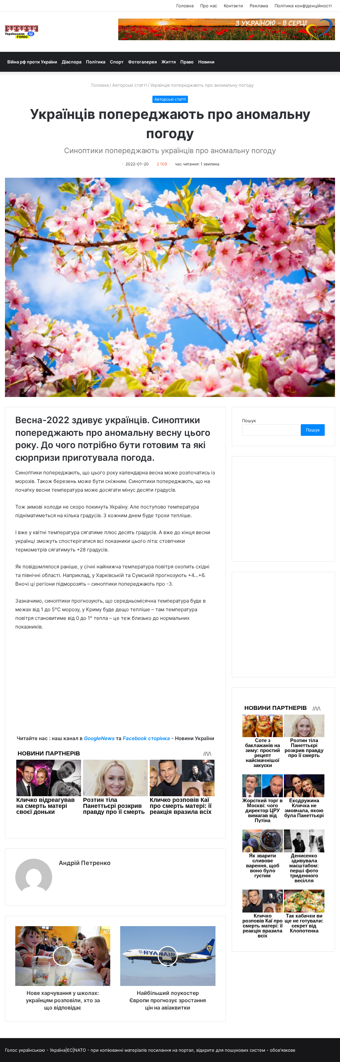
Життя (168, 61)
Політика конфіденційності (303, 5)
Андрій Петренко (85, 862)
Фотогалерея (142, 61)
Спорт (117, 61)
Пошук (249, 420)
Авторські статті (129, 85)
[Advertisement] (115, 687)
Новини (206, 61)
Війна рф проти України (32, 61)
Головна (185, 5)
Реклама (259, 5)
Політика (95, 61)
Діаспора (71, 61)
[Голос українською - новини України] (21, 32)
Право (187, 61)
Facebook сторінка (146, 738)
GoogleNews (99, 738)
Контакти (233, 5)
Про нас (208, 5)
